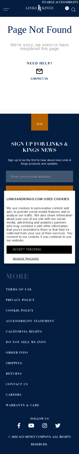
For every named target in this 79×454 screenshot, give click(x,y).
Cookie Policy (20, 311)
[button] (6, 11)
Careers (14, 395)
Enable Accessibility (60, 2)
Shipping (14, 363)
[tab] (66, 10)
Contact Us (17, 384)
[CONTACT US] (40, 73)
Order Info (17, 353)
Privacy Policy (20, 300)
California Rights (24, 332)
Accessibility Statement (30, 321)
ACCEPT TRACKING (27, 249)
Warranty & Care (22, 405)
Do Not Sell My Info (26, 342)
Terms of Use (19, 290)
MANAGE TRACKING (26, 258)
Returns (14, 374)
